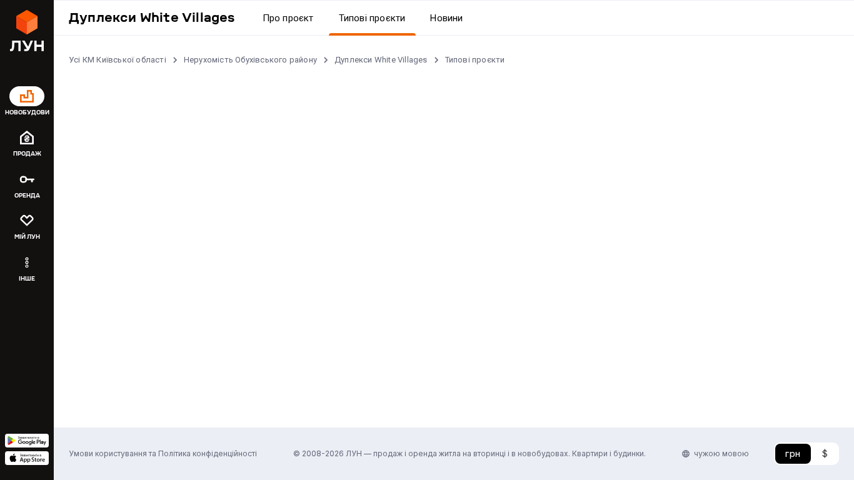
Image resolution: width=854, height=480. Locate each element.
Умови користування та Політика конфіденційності (163, 453)
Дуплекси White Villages (381, 59)
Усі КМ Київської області (117, 59)
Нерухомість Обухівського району (250, 59)
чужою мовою (721, 453)
